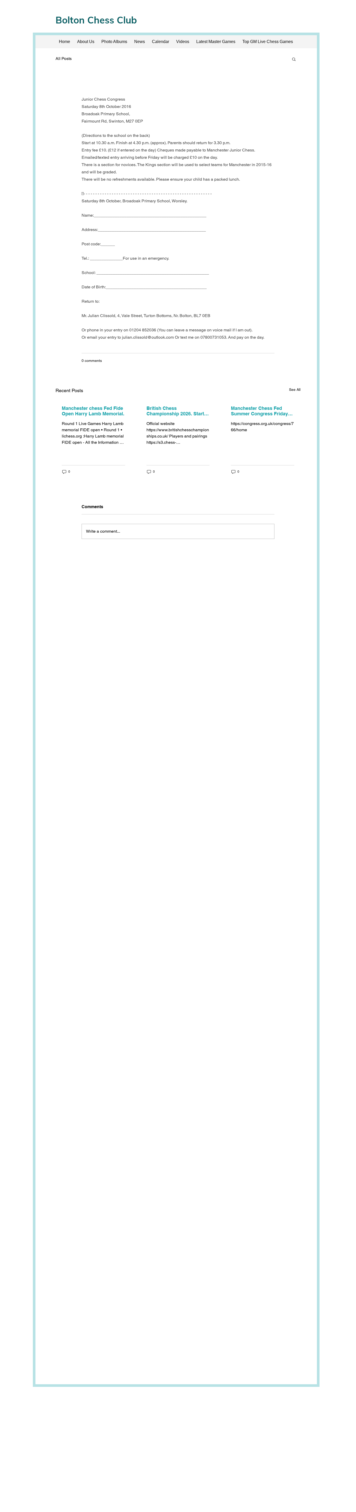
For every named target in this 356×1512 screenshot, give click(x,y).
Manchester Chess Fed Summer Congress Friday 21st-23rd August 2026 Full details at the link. (261, 410)
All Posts (64, 58)
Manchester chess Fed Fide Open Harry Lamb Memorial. (93, 410)
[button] (293, 59)
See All (294, 389)
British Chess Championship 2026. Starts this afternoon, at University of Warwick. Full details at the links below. (177, 410)
